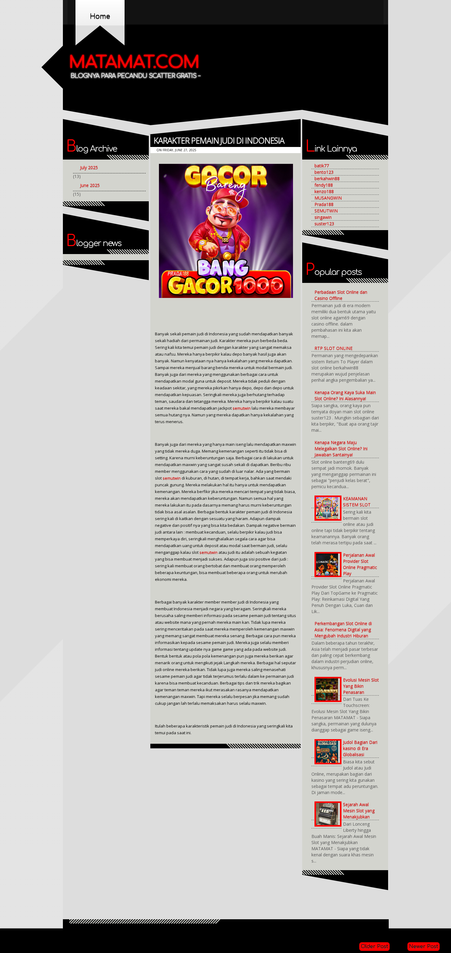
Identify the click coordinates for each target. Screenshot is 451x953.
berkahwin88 (327, 178)
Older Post (374, 946)
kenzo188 (324, 191)
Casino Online (247, 935)
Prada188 (323, 204)
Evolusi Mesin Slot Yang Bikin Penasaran (361, 686)
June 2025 (90, 185)
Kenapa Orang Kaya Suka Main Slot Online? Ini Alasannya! (345, 395)
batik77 (321, 165)
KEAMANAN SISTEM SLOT (357, 501)
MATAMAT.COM (134, 62)
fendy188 (323, 185)
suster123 (324, 223)
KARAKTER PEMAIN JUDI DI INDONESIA (218, 140)
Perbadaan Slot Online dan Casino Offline (340, 295)
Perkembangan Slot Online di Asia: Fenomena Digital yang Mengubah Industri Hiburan (343, 629)
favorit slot (363, 935)
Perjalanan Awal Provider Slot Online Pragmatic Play (360, 564)
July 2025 (89, 167)
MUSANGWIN (328, 198)
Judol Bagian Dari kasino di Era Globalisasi (360, 748)
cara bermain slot (211, 935)
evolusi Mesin (308, 935)
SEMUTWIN (326, 211)
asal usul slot (89, 935)
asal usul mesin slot (52, 935)
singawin (323, 217)
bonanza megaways (169, 935)
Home (100, 16)
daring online (277, 935)
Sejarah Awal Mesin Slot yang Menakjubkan (359, 810)
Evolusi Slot (337, 935)
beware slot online (125, 935)
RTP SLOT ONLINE (333, 348)
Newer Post (423, 946)
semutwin (242, 408)
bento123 (323, 172)
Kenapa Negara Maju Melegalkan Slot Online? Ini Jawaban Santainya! (341, 448)
